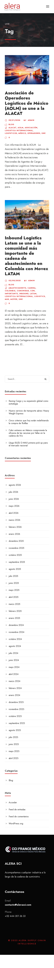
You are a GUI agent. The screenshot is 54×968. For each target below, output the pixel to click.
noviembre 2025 (16, 548)
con (32, 291)
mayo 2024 (14, 667)
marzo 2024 (14, 681)
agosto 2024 (15, 646)
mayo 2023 (14, 751)
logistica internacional (19, 130)
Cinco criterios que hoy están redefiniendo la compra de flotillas (29, 422)
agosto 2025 (15, 569)
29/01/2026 (14, 120)
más (7, 299)
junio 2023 (14, 744)
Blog (11, 124)
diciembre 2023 (16, 702)
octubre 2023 (15, 716)
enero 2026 (14, 534)
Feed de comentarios (19, 816)
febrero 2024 (15, 688)
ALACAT (12, 127)
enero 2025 (14, 618)
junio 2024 (14, 660)
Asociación (31, 127)
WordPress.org (16, 823)
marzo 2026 (14, 520)
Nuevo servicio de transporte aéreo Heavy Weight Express (29, 412)
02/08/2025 (15, 280)
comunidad (23, 291)
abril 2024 (13, 674)
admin (31, 120)
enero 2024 (14, 695)
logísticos (11, 133)
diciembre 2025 (16, 541)
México (22, 133)
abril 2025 (13, 597)
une (44, 133)
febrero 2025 (15, 611)
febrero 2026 (15, 527)
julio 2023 (13, 737)
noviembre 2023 (16, 709)
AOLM (20, 127)
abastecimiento (17, 288)
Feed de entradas (17, 809)
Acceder (13, 802)
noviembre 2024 (16, 632)
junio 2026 (14, 499)
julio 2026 (13, 492)
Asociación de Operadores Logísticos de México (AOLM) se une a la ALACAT (26, 103)
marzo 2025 (14, 604)
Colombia (10, 291)
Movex (13, 299)
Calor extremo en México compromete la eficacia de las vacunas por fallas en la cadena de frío (28, 433)
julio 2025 (13, 576)
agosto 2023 (15, 730)
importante (11, 293)
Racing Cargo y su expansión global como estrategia (28, 402)
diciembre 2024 (16, 625)
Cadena (32, 288)
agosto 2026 (15, 485)
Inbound (24, 293)
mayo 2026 (14, 506)
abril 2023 (13, 758)
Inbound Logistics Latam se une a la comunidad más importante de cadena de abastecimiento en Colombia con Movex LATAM (26, 256)
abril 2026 (13, 513)
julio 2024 (13, 653)
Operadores (33, 133)
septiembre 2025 (17, 562)
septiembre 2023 (17, 723)
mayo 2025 (14, 590)
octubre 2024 (15, 639)
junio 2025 (14, 583)
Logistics (39, 296)
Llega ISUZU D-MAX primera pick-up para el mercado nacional (28, 444)
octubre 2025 (15, 555)
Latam (33, 293)
